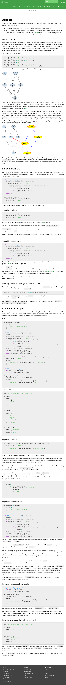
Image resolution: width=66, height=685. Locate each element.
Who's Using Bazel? (8, 670)
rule (58, 102)
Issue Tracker (27, 671)
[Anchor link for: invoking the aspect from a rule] (30, 584)
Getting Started (16, 6)
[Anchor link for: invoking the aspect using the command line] (41, 283)
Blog (54, 6)
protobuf (36, 32)
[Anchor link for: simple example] (21, 168)
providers (25, 108)
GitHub (63, 2)
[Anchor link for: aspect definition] (17, 210)
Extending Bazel (36, 6)
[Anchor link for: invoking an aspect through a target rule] (37, 620)
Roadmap (5, 671)
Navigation (33, 10)
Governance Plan (7, 675)
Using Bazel (26, 6)
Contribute (6, 673)
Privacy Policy (7, 677)
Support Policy (28, 677)
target (14, 267)
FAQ (25, 675)
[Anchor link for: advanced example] (25, 308)
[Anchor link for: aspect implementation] (23, 241)
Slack (46, 677)
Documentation (28, 673)
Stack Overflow (28, 670)
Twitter (47, 670)
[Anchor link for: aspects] (13, 19)
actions (9, 263)
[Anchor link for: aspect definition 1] (17, 439)
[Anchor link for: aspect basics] (18, 39)
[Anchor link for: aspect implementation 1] (23, 501)
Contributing (47, 6)
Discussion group (49, 675)
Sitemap (5, 679)
